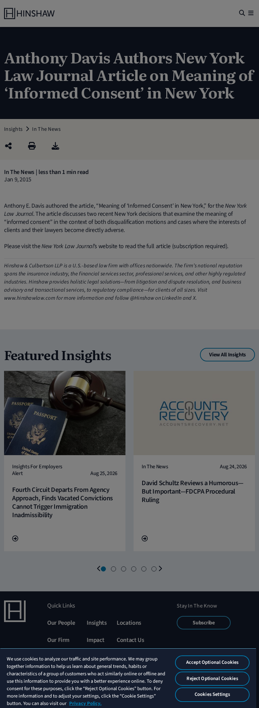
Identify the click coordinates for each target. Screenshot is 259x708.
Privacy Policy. (85, 703)
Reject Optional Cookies (212, 678)
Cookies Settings (212, 694)
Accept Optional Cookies (212, 662)
